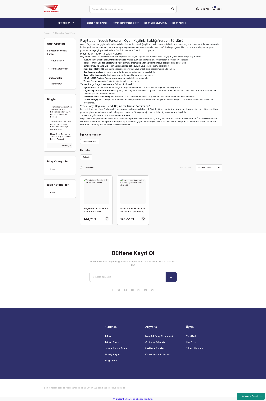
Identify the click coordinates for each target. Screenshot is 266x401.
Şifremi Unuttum (194, 348)
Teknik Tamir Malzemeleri (125, 22)
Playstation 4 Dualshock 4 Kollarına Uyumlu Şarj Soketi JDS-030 (132, 210)
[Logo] (52, 8)
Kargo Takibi (111, 360)
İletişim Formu (112, 342)
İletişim (108, 336)
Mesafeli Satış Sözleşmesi (159, 336)
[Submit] (171, 277)
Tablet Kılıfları (179, 22)
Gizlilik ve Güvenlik (155, 342)
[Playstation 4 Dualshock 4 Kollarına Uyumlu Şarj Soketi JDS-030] (133, 191)
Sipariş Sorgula (113, 354)
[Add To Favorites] (107, 218)
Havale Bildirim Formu (116, 348)
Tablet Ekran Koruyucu (155, 22)
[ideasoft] (118, 399)
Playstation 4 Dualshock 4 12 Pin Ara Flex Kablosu (96, 210)
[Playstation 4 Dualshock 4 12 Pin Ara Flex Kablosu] (96, 191)
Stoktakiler (89, 168)
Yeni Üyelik (192, 336)
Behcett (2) (57, 84)
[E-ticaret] (133, 399)
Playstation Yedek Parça (65, 33)
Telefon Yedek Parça (96, 22)
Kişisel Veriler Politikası (157, 354)
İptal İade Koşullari (154, 348)
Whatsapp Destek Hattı (252, 396)
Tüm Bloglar (66, 145)
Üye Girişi (191, 342)
